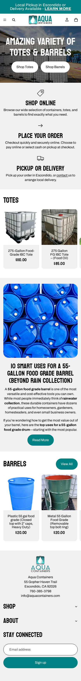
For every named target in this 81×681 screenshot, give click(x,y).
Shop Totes (24, 67)
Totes (11, 200)
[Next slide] (73, 239)
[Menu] (5, 20)
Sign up (40, 662)
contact (62, 175)
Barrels (14, 464)
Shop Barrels (55, 67)
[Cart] (76, 19)
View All (67, 464)
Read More (40, 440)
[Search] (13, 19)
